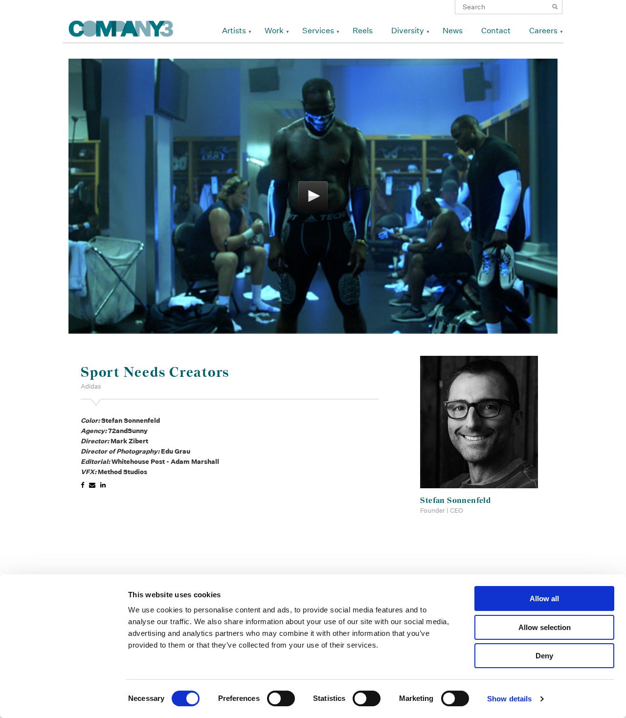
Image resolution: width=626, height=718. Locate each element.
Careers (543, 30)
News (453, 30)
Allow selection (544, 627)
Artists (234, 30)
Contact (496, 30)
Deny (544, 656)
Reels (363, 30)
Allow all (544, 598)
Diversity (407, 30)
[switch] (281, 698)
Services (318, 30)
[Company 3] (121, 27)
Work (274, 30)
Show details (509, 699)
